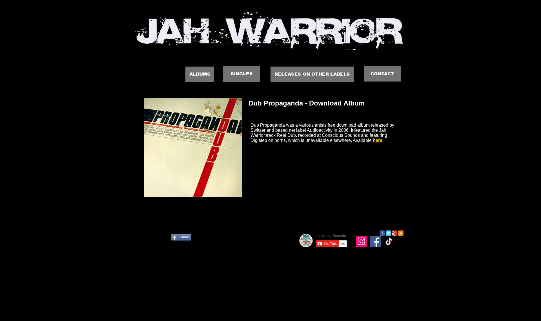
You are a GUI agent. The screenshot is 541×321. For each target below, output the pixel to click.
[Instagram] (361, 241)
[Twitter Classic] (388, 233)
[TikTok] (388, 241)
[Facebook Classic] (382, 233)
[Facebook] (375, 241)
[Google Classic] (394, 233)
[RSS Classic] (400, 233)
